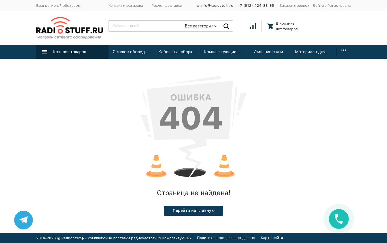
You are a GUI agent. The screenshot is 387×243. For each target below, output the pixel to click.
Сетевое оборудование (133, 52)
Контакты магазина (126, 5)
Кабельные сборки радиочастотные (179, 52)
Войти (318, 5)
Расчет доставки (167, 5)
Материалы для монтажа (316, 52)
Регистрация (339, 5)
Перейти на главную (193, 210)
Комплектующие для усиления (225, 52)
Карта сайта (272, 238)
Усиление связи (268, 52)
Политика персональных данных (226, 238)
